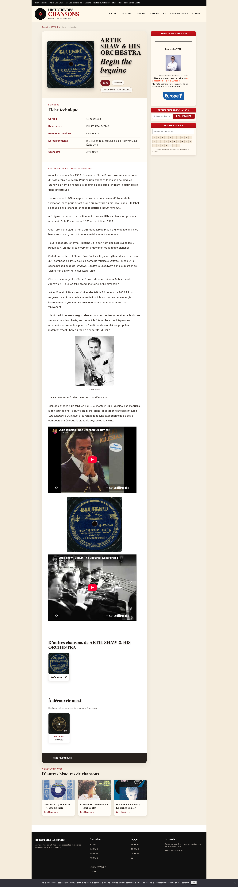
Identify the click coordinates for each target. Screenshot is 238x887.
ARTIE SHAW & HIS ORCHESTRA (116, 90)
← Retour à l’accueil (60, 757)
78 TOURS (154, 14)
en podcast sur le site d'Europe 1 (170, 79)
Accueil (113, 14)
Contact (197, 14)
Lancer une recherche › (174, 850)
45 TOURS (126, 14)
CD (164, 14)
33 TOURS (140, 14)
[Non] (234, 882)
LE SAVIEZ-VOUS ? (179, 14)
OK (194, 883)
